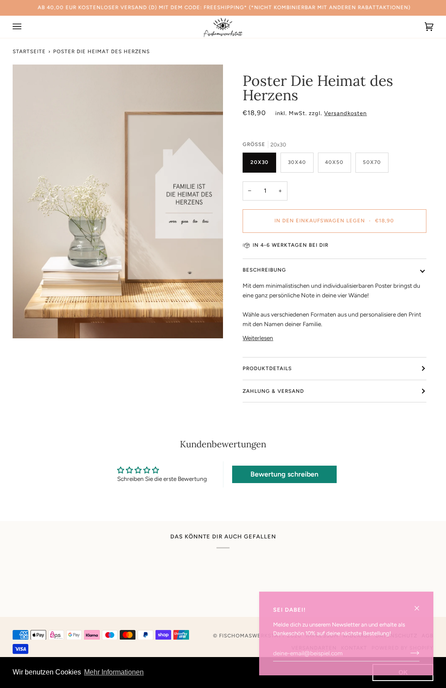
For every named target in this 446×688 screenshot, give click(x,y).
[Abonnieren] (407, 653)
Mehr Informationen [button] (114, 672)
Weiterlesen (258, 337)
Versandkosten (345, 113)
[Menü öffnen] (26, 27)
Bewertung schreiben (284, 474)
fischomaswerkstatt (252, 636)
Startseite (29, 51)
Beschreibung (264, 270)
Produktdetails (267, 368)
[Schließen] (420, 604)
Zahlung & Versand (273, 391)
